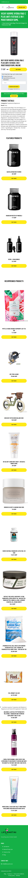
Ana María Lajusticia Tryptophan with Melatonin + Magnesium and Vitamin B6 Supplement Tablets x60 (14, 713)
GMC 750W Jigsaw (14, 374)
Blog (4, 855)
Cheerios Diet (6, 852)
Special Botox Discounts (9, 78)
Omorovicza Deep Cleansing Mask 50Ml (14, 507)
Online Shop (21, 7)
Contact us (9, 874)
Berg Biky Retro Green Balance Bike (14, 418)
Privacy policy (11, 875)
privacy (11, 88)
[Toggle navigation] (2, 7)
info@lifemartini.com (5, 1)
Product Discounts (7, 76)
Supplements (10, 103)
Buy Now (18, 69)
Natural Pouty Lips (8, 849)
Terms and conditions (18, 874)
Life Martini (6, 846)
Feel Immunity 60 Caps (14, 693)
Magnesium (17, 103)
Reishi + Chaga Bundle (14, 259)
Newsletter (6, 79)
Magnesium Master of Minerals (14, 215)
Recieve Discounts (14, 86)
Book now (14, 96)
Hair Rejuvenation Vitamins (14, 172)
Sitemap (18, 875)
